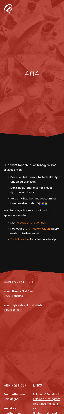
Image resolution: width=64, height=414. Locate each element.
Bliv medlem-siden (38, 229)
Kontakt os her (19, 239)
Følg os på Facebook (46, 394)
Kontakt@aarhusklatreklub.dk (23, 305)
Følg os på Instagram (46, 399)
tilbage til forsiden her (31, 223)
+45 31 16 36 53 (13, 310)
